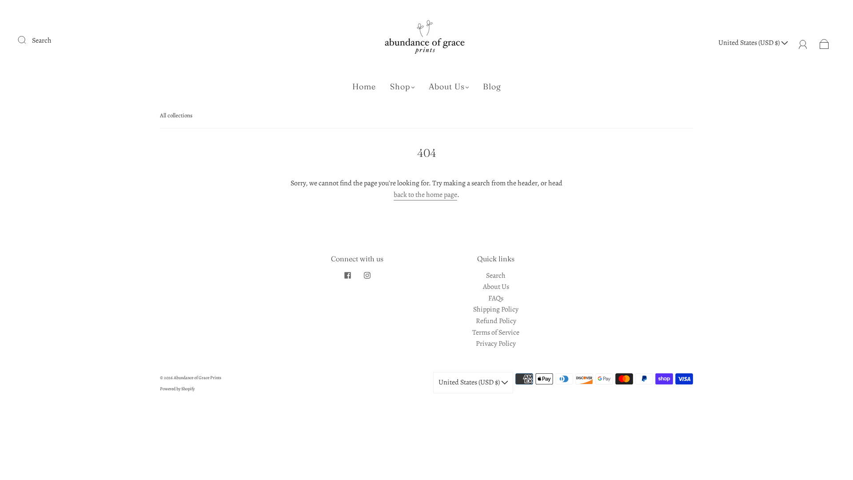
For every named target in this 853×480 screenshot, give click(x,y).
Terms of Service (495, 332)
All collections (176, 115)
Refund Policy (496, 321)
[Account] (803, 43)
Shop (400, 87)
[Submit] (27, 39)
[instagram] (367, 275)
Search (42, 40)
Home (364, 87)
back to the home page (425, 195)
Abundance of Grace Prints (197, 377)
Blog (492, 87)
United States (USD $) (749, 43)
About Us (447, 87)
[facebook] (347, 275)
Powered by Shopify (177, 389)
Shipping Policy (495, 309)
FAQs (495, 298)
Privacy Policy (496, 343)
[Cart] (824, 43)
